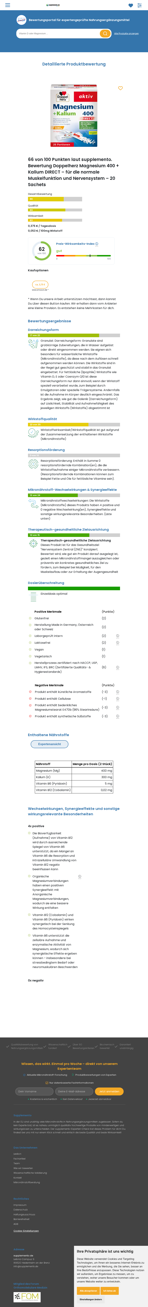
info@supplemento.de (26, 1266)
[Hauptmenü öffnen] (8, 5)
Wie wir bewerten (23, 1168)
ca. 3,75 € (40, 284)
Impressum (20, 1205)
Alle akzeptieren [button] (88, 1290)
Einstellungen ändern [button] (91, 1299)
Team (17, 1163)
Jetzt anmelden (109, 1091)
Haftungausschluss (24, 1214)
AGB (16, 1224)
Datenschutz (21, 1209)
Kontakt (18, 1177)
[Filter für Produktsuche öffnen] (139, 5)
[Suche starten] (105, 34)
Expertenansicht (49, 744)
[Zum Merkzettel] (131, 6)
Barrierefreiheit (21, 1219)
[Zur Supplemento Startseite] (69, 5)
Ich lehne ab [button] (109, 1290)
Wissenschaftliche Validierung (30, 1173)
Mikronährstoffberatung (27, 1182)
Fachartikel (19, 1158)
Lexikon (17, 1154)
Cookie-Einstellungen (26, 1231)
